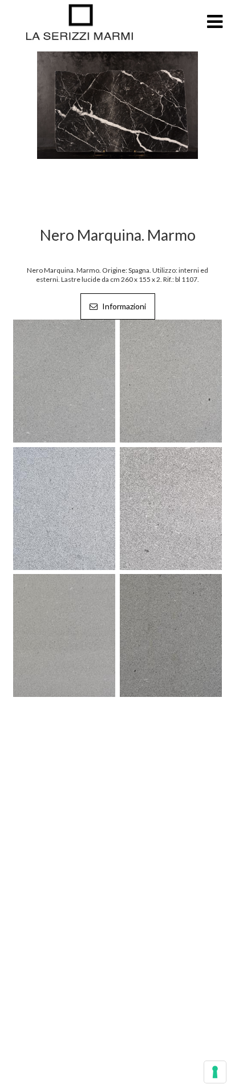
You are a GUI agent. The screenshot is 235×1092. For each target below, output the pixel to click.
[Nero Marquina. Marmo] (117, 104)
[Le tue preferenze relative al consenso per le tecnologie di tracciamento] (215, 1072)
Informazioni (123, 306)
